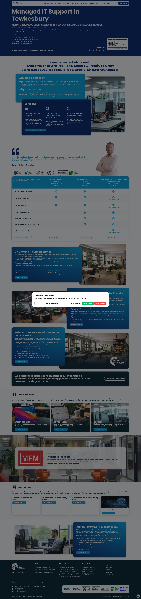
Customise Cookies (52, 303)
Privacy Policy (75, 303)
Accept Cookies (88, 303)
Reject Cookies (100, 303)
